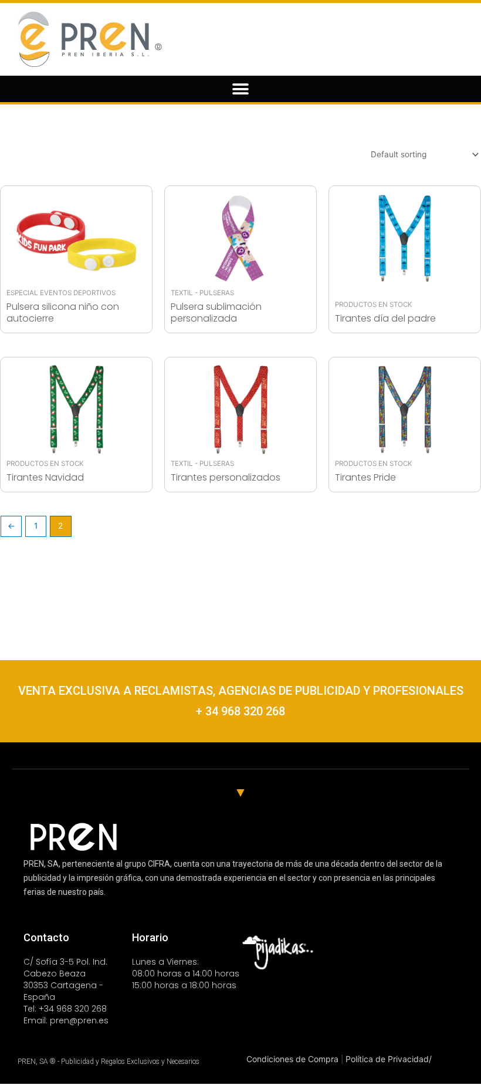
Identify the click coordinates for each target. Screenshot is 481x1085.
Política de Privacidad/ (388, 1059)
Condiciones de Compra (293, 1059)
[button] (241, 89)
